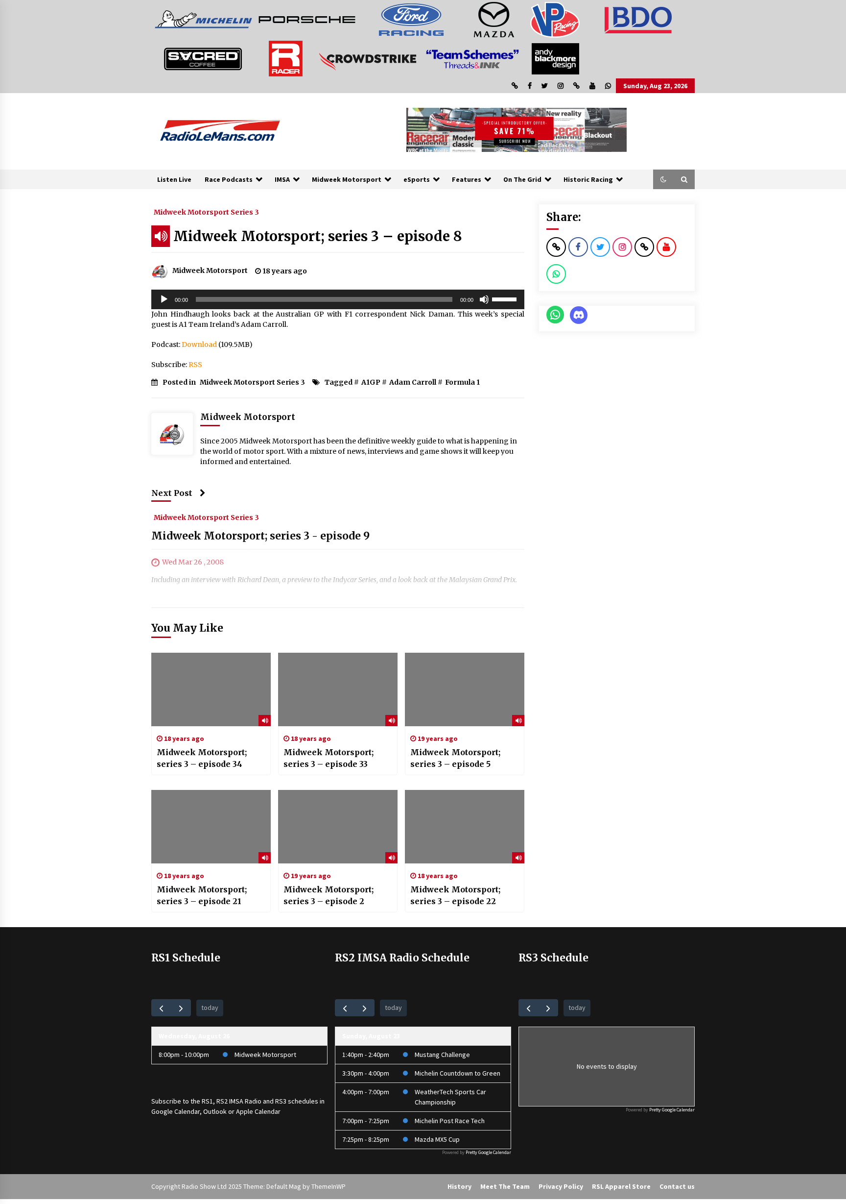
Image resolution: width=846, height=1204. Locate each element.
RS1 (207, 1101)
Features (466, 179)
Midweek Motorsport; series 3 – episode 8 (317, 236)
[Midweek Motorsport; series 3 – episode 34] (211, 689)
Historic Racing (588, 179)
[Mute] (484, 299)
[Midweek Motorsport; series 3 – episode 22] (464, 826)
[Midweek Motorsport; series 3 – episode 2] (338, 826)
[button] (663, 179)
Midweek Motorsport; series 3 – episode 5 (455, 758)
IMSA (282, 179)
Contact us (677, 1186)
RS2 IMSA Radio (238, 1101)
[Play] (164, 299)
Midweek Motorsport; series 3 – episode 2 (328, 895)
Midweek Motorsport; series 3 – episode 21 (202, 895)
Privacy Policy (561, 1186)
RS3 (280, 1101)
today (209, 1007)
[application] (337, 299)
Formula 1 (462, 382)
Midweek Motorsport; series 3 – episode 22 (455, 895)
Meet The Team (505, 1186)
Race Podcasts (229, 179)
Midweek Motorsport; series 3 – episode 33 (328, 758)
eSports (416, 179)
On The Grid (522, 179)
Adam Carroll (412, 382)
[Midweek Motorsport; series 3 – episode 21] (211, 826)
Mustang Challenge (442, 1054)
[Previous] (161, 1007)
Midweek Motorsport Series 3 (206, 212)
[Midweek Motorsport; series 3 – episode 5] (464, 689)
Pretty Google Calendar (488, 1152)
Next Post (171, 493)
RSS (195, 364)
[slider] (505, 298)
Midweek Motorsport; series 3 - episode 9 (260, 535)
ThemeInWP (328, 1186)
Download (199, 344)
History (459, 1186)
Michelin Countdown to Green (457, 1073)
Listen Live (174, 179)
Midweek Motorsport (346, 179)
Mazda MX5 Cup (437, 1139)
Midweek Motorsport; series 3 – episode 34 (202, 758)
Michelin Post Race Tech (450, 1120)
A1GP (370, 382)
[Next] (181, 1007)
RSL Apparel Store (621, 1186)
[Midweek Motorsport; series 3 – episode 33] (338, 689)
